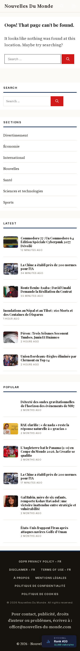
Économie (11, 146)
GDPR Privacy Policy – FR (40, 561)
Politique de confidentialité (40, 585)
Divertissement (15, 135)
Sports (8, 202)
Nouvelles (11, 168)
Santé (7, 180)
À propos (22, 578)
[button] (62, 6)
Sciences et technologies (23, 191)
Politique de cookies (40, 594)
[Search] (68, 59)
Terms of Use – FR (56, 569)
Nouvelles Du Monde (28, 6)
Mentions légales (50, 578)
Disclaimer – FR (22, 569)
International (14, 157)
